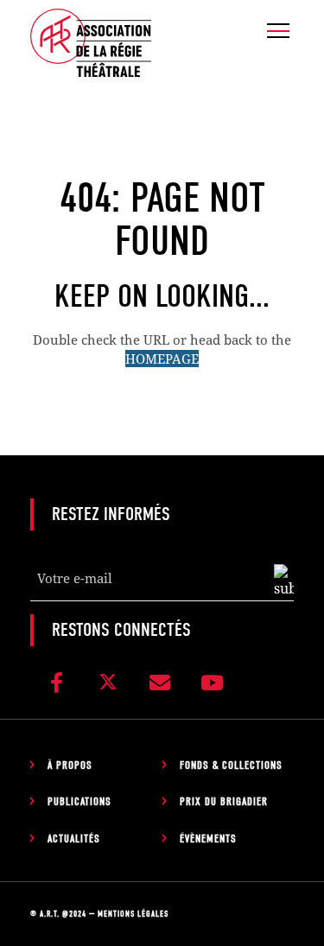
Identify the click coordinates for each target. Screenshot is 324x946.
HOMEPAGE (162, 358)
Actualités (74, 838)
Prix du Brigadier (224, 801)
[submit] (284, 581)
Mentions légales (133, 914)
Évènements (208, 838)
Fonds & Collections (231, 765)
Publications (79, 801)
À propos (70, 765)
